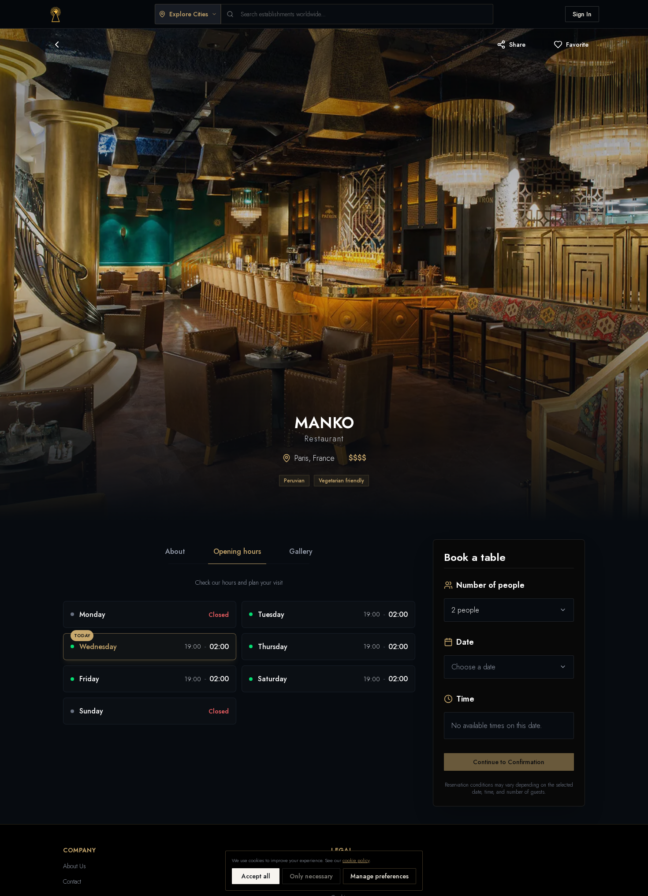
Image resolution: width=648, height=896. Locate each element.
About (175, 551)
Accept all (256, 876)
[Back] (57, 44)
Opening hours (237, 551)
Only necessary (311, 876)
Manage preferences (379, 876)
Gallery (301, 551)
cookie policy (356, 860)
